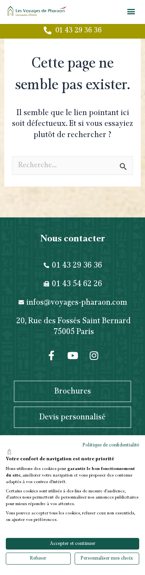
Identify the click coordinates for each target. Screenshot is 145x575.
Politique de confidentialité (110, 445)
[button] (131, 11)
